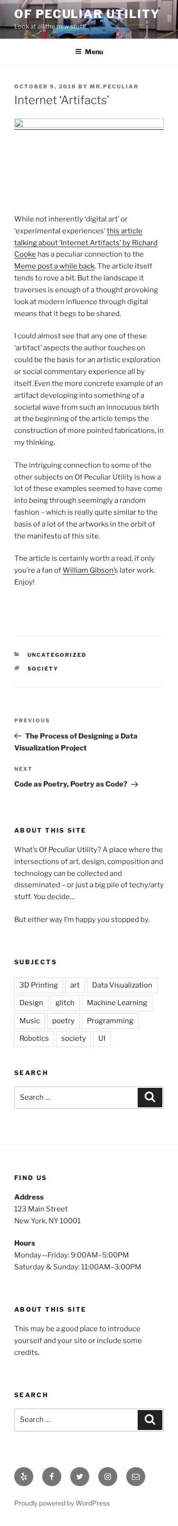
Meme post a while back (54, 266)
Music (29, 1021)
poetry (63, 1021)
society (43, 668)
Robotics (34, 1038)
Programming (110, 1021)
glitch (65, 1002)
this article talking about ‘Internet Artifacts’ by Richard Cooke (86, 243)
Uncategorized (57, 655)
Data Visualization (122, 985)
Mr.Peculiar (114, 86)
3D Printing (38, 985)
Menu (94, 52)
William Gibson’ (88, 570)
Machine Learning (117, 1002)
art (75, 985)
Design (31, 1002)
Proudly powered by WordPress (62, 1503)
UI (101, 1038)
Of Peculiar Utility (86, 14)
